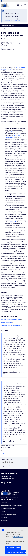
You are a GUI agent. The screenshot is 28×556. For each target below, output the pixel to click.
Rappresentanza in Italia (7, 453)
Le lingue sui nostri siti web (8, 508)
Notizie (4, 29)
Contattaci (4, 502)
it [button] (18, 5)
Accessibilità (4, 520)
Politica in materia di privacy (8, 514)
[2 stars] (4, 462)
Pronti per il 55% (18, 135)
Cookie (3, 511)
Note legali (4, 517)
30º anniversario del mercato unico (10, 319)
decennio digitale (10, 137)
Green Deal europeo (16, 132)
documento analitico (8, 262)
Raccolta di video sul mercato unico (10, 325)
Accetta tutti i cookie (13, 548)
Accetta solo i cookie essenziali (16, 552)
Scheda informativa (6, 322)
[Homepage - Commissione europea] (5, 5)
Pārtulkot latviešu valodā (11, 19)
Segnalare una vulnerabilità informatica (11, 505)
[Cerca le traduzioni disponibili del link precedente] (12, 69)
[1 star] (3, 462)
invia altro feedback (11, 466)
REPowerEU (13, 222)
